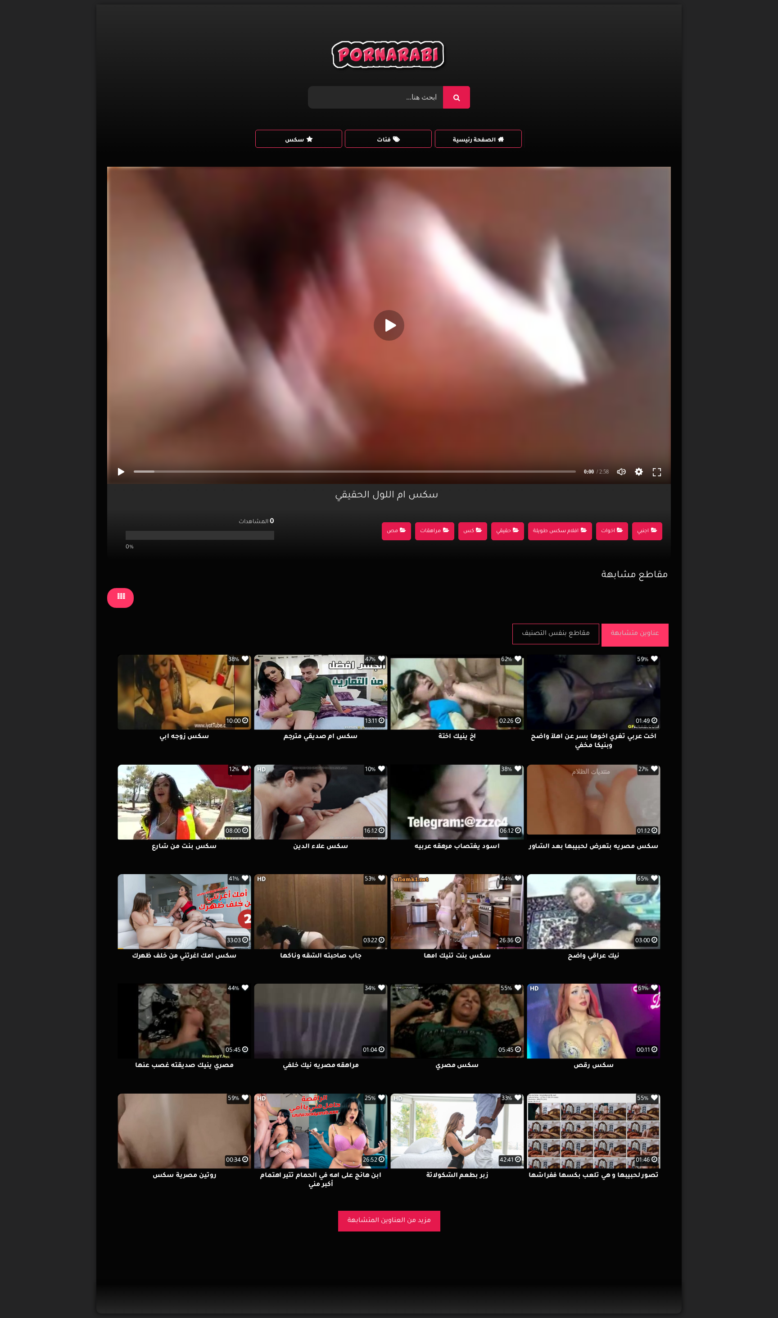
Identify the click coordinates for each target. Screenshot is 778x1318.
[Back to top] (749, 1291)
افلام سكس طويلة (556, 531)
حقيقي (503, 531)
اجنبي (643, 531)
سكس (294, 140)
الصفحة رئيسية (474, 140)
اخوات (608, 531)
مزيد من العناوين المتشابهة (389, 1221)
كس (468, 531)
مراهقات (430, 531)
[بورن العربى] (389, 56)
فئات (384, 140)
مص (392, 531)
